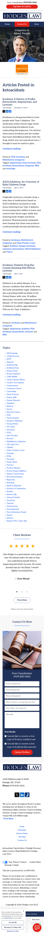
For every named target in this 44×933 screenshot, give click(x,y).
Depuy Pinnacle (13, 400)
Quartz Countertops (15, 474)
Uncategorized (13, 509)
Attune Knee (12, 371)
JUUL (9, 433)
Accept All (12, 922)
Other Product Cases (25, 243)
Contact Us (22, 24)
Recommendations (15, 477)
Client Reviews (22, 535)
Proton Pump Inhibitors (17, 471)
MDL (37, 166)
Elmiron (10, 406)
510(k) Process (13, 356)
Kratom (10, 438)
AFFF (9, 359)
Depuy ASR (11, 397)
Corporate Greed (14, 388)
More (36, 24)
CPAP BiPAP (12, 377)
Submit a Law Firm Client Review (22, 609)
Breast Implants (13, 374)
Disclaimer (22, 830)
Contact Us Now (22, 621)
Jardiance (7, 249)
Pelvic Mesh (12, 462)
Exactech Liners (13, 412)
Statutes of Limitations (16, 488)
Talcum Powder (13, 497)
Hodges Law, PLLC (30, 905)
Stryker (10, 491)
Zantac (10, 515)
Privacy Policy (22, 833)
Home (7, 24)
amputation (15, 329)
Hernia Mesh (12, 424)
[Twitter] (17, 794)
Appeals (10, 362)
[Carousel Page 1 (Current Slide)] (16, 591)
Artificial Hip (12, 365)
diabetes (14, 246)
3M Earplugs (12, 353)
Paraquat (10, 459)
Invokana (20, 157)
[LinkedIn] (22, 794)
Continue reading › (12, 149)
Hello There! (36, 919)
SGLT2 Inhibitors (33, 249)
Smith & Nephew (14, 486)
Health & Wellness (15, 421)
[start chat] (37, 927)
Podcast (10, 465)
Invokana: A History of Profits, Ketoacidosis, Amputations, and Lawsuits (20, 102)
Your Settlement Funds (16, 512)
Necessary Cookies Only (12, 927)
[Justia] (27, 794)
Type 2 (9, 252)
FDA (13, 157)
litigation (29, 166)
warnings (10, 169)
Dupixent (10, 403)
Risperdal (11, 480)
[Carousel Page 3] (27, 591)
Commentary (12, 386)
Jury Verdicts (12, 436)
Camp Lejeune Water (16, 380)
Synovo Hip (12, 494)
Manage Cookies (12, 865)
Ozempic (10, 453)
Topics (6, 347)
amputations (16, 163)
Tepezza (10, 503)
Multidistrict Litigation (14, 160)
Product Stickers (14, 468)
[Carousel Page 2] (22, 591)
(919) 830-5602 (17, 786)
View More (22, 600)
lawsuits (29, 332)
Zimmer (10, 518)
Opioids (10, 447)
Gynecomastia (13, 418)
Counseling (11, 391)
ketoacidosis (18, 166)
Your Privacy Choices (17, 862)
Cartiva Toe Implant (15, 383)
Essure (9, 409)
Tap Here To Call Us (22, 7)
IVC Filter (11, 427)
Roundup (10, 483)
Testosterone (12, 506)
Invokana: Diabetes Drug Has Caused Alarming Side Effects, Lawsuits (19, 268)
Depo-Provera (13, 394)
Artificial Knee (13, 368)
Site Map (22, 837)
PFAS (9, 456)
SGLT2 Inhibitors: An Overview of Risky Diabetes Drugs (21, 183)
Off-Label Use (13, 444)
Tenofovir (11, 500)
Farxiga (22, 246)
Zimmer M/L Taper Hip (17, 521)
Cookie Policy (35, 862)
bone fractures (29, 163)
